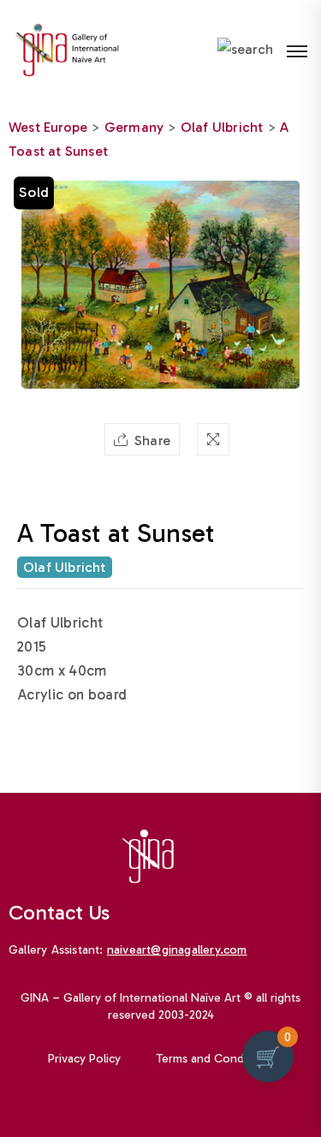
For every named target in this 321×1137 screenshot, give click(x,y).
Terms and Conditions (215, 1058)
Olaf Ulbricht (222, 127)
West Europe (48, 127)
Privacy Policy (84, 1058)
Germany (133, 127)
